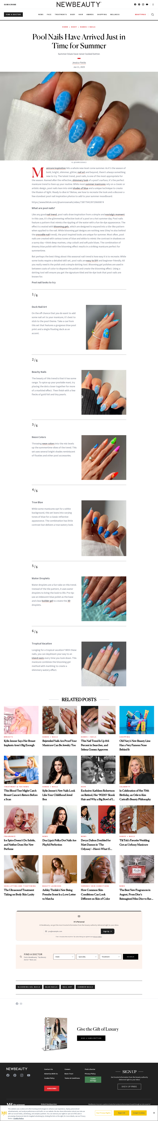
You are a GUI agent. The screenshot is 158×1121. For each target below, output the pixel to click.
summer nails (85, 987)
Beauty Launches (51, 886)
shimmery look (80, 180)
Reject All (121, 1113)
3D (69, 600)
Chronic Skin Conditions (95, 886)
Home (65, 27)
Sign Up (106, 931)
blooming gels (61, 226)
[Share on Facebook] (17, 1003)
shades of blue (80, 188)
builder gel (47, 600)
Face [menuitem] (49, 14)
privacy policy (97, 936)
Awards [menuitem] (90, 14)
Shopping (124, 737)
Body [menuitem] (72, 14)
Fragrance (10, 836)
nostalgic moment (115, 214)
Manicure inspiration (56, 168)
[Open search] (152, 14)
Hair (83, 787)
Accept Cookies (139, 1113)
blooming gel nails (29, 987)
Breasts (8, 737)
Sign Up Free (129, 1087)
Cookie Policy (49, 1078)
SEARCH (130, 957)
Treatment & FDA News (16, 787)
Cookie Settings (93, 1079)
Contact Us (48, 1069)
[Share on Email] (21, 1003)
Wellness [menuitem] (115, 14)
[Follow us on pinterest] (139, 4)
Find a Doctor (90, 1069)
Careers (67, 1069)
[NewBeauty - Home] (79, 4)
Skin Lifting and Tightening (20, 886)
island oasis (38, 657)
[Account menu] (153, 4)
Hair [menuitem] (81, 14)
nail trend (52, 214)
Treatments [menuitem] (61, 14)
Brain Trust (69, 1074)
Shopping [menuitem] (102, 14)
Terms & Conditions (72, 1078)
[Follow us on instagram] (143, 4)
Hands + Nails (88, 27)
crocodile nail (43, 234)
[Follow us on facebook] (135, 4)
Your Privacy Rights (103, 1113)
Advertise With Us (51, 1074)
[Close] (154, 1113)
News (45, 836)
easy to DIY (92, 260)
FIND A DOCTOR (13, 14)
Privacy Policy (90, 1074)
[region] (79, 1113)
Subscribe (10, 4)
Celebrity (124, 787)
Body (74, 27)
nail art (81, 172)
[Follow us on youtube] (147, 4)
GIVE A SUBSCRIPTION (91, 1038)
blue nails (51, 987)
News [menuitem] (40, 14)
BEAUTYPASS (140, 14)
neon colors (48, 443)
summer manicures (95, 184)
